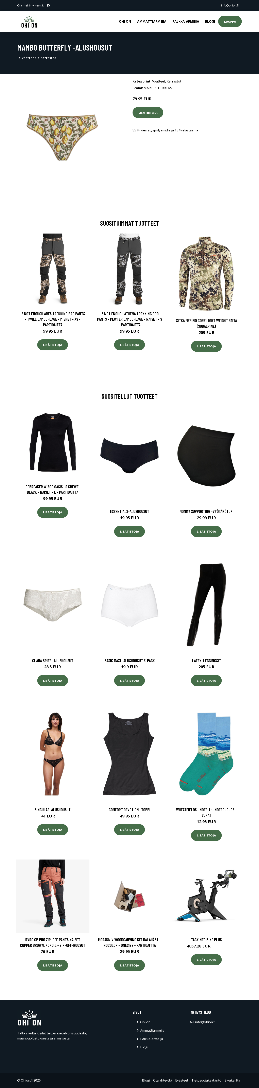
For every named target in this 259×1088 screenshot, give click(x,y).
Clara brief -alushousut (52, 660)
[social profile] (48, 5)
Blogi (210, 21)
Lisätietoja (147, 112)
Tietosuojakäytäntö (206, 1080)
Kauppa (230, 21)
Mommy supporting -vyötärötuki (206, 511)
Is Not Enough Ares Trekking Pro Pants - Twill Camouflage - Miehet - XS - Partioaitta (52, 319)
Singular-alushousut (53, 809)
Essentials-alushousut (129, 511)
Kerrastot (48, 58)
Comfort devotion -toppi (129, 809)
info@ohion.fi (230, 5)
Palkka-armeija (185, 21)
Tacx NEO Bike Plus (206, 939)
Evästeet (181, 1080)
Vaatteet (29, 58)
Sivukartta (232, 1080)
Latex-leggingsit (206, 660)
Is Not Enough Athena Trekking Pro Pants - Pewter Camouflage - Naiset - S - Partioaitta (129, 319)
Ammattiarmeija (151, 21)
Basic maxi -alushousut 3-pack (129, 660)
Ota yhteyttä (162, 1080)
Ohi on (125, 21)
